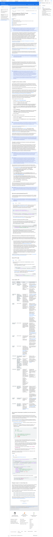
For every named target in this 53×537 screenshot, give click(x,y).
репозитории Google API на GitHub (16, 420)
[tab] (13, 203)
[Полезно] (35, 10)
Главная (13, 10)
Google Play (31, 527)
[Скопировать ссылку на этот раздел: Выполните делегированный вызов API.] (28, 193)
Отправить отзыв (34, 13)
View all (30, 528)
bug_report (49, 2)
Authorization (3, 3)
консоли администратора (17, 167)
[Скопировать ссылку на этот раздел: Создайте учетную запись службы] (26, 81)
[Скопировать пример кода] (36, 209)
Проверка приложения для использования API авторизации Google (18, 4)
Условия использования (13, 520)
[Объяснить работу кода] (33, 209)
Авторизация (22, 10)
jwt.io (17, 425)
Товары (15, 10)
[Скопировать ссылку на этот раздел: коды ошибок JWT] (20, 279)
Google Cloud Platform (30, 531)
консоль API (24, 128)
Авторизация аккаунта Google (4, 4)
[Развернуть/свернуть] (16, 18)
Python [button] (16, 203)
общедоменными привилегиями (27, 243)
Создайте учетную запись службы (18, 422)
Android (30, 520)
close (51, 2)
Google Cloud (31, 526)
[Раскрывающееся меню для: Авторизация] (19, 1)
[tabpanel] (24, 219)
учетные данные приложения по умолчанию (19, 217)
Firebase (31, 522)
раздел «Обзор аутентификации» (25, 30)
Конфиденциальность (19, 535)
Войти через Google (22, 521)
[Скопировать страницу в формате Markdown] (15, 16)
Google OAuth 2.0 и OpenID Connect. (24, 522)
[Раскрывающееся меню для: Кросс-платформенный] (27, 1)
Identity (5, 0)
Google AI (35, 531)
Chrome (30, 521)
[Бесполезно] (36, 10)
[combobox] (40, 1)
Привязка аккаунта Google (31, 4)
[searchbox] (5, 6)
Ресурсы (36, 4)
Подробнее (24, 354)
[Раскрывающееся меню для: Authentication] (13, 1)
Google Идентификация (23, 520)
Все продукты (19, 532)
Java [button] (13, 203)
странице (19, 174)
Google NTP (30, 362)
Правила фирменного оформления (15, 523)
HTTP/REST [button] (19, 203)
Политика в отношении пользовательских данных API (14, 521)
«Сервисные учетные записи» (16, 131)
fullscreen (50, 2)
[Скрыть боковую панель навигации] (8, 535)
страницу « (21, 100)
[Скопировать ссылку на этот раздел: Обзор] (15, 60)
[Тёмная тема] (35, 209)
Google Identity (19, 10)
